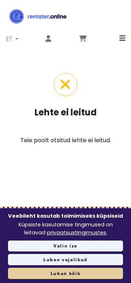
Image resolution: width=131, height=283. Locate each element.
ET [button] (10, 39)
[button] (117, 38)
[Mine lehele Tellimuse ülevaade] (82, 39)
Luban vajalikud (65, 259)
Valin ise (65, 246)
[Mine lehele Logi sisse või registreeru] (48, 39)
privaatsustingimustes (76, 232)
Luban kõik (66, 273)
